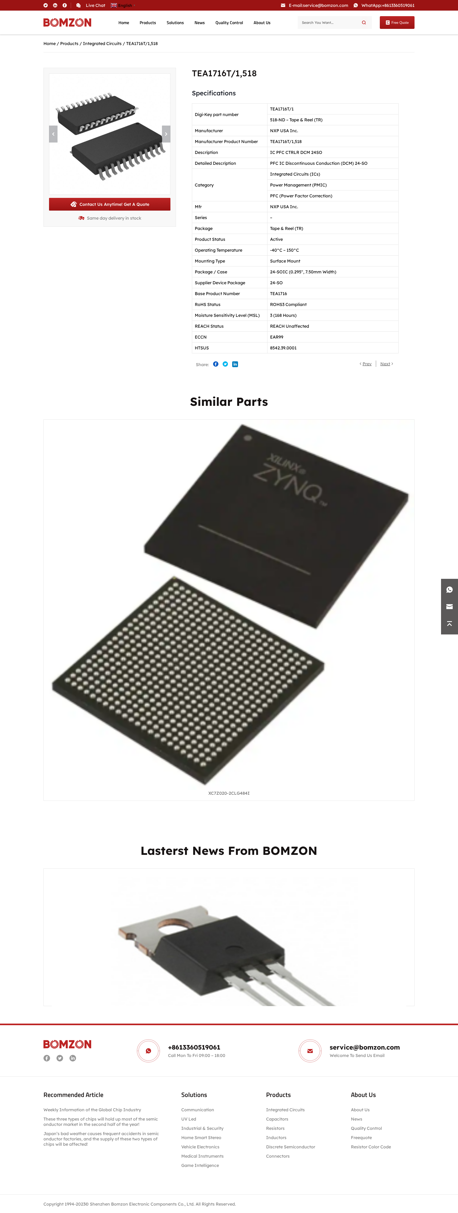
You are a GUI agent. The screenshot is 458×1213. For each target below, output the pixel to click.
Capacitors (277, 1119)
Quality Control (229, 22)
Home (123, 22)
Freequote (361, 1137)
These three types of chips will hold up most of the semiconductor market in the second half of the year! (100, 1121)
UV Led (188, 1119)
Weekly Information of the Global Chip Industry (92, 1109)
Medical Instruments (202, 1156)
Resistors (275, 1128)
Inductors (276, 1137)
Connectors (278, 1156)
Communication (197, 1109)
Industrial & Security (202, 1128)
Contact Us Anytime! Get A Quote (114, 204)
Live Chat (95, 5)
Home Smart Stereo (201, 1137)
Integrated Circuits (102, 43)
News (200, 22)
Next (385, 363)
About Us (262, 22)
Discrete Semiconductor (290, 1146)
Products (148, 22)
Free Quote (400, 23)
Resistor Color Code (371, 1146)
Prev (367, 363)
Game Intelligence (200, 1165)
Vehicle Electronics (200, 1146)
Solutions (175, 22)
